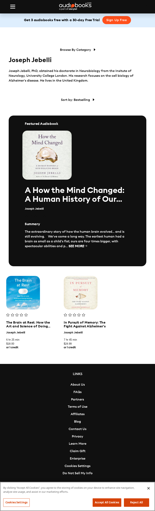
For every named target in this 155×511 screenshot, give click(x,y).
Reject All (136, 502)
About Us (77, 384)
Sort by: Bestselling (76, 99)
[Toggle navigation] (12, 6)
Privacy (77, 436)
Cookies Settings (77, 466)
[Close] (148, 488)
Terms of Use (77, 406)
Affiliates (78, 414)
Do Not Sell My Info (78, 473)
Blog (77, 421)
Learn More (77, 443)
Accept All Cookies (107, 502)
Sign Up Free (116, 20)
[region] (77, 496)
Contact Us (77, 429)
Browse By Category (76, 49)
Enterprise (77, 458)
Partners (77, 399)
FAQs (77, 392)
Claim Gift (77, 451)
